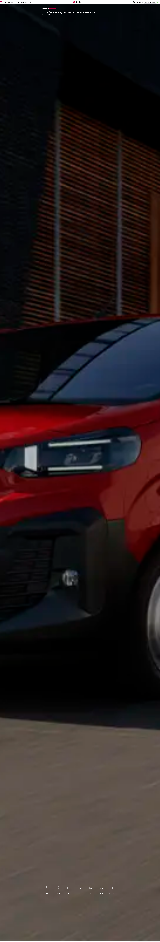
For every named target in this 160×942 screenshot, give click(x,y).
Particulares (11, 2)
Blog (6, 2)
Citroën (47, 8)
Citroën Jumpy (52, 8)
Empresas (18, 2)
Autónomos (24, 2)
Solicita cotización (150, 2)
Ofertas (30, 2)
